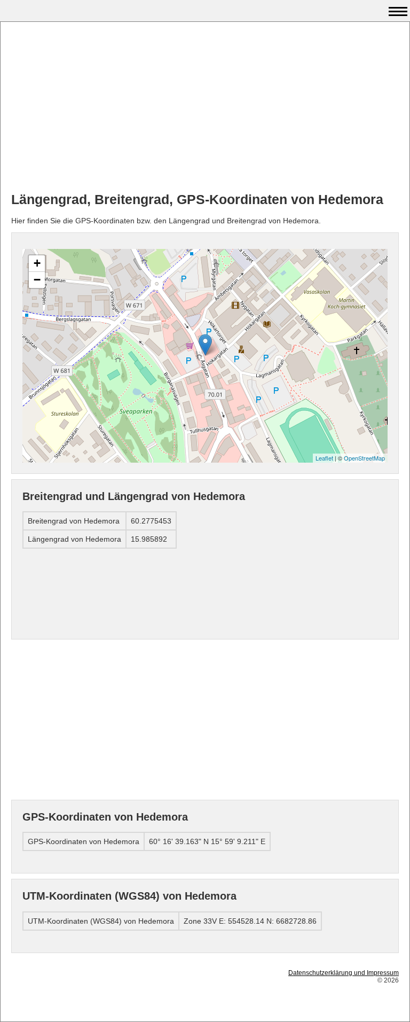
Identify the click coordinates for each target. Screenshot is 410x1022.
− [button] (37, 279)
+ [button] (37, 263)
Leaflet (324, 458)
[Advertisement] (205, 107)
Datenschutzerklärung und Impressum (343, 973)
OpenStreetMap (364, 458)
